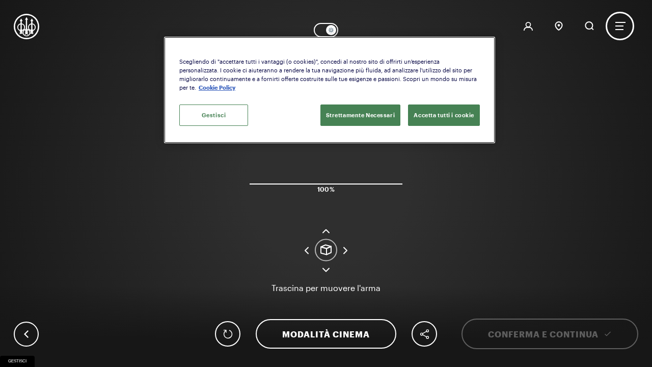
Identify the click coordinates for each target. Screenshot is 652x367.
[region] (329, 90)
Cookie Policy (217, 87)
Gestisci (17, 361)
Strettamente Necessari (360, 115)
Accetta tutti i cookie (444, 115)
